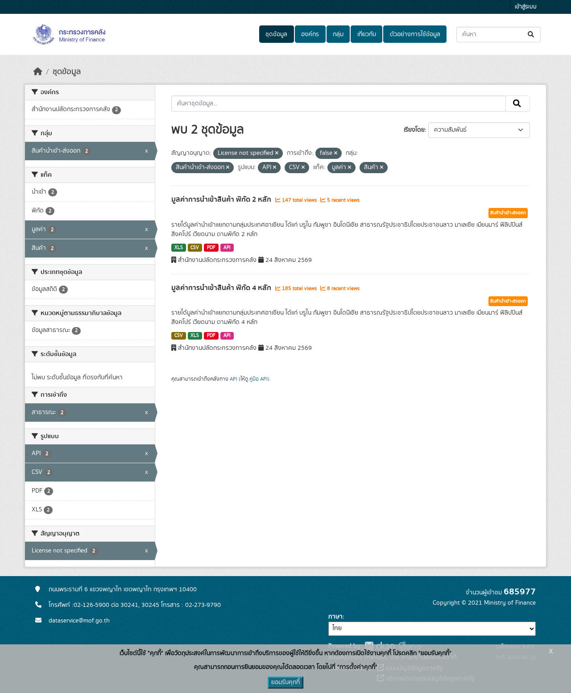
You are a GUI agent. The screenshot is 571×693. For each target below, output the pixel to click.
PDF (211, 247)
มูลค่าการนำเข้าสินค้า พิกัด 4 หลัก (222, 288)
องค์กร (310, 34)
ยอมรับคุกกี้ (285, 682)
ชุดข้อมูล (276, 34)
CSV (194, 247)
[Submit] (531, 34)
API (227, 247)
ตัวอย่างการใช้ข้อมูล (415, 34)
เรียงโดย (414, 129)
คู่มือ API (258, 379)
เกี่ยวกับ (366, 34)
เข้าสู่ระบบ (526, 7)
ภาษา (335, 616)
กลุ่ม (338, 34)
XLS (178, 247)
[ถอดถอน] (276, 153)
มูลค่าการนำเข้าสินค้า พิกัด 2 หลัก (222, 199)
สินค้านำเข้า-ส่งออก (508, 213)
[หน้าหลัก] (37, 72)
